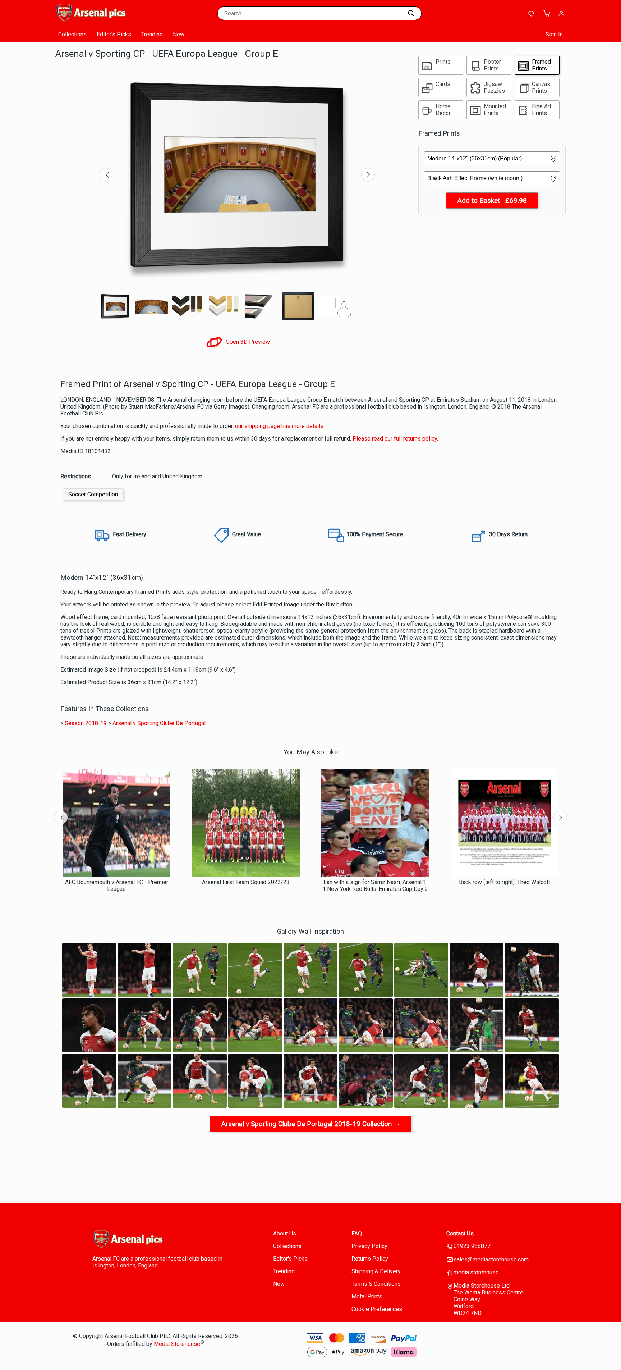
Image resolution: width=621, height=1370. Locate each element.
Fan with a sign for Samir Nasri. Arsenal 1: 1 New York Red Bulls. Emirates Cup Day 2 (375, 885)
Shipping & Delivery (376, 1271)
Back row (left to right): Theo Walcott (504, 882)
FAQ (356, 1233)
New (178, 34)
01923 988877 (472, 1246)
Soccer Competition (93, 494)
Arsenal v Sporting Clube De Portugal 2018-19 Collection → (310, 1124)
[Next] (368, 175)
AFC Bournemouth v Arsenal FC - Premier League (116, 885)
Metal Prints (366, 1296)
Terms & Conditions (376, 1283)
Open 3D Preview (247, 341)
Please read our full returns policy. (395, 438)
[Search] (411, 13)
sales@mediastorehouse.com (491, 1259)
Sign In (554, 34)
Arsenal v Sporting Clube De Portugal (159, 723)
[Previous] (105, 175)
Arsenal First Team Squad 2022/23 (246, 882)
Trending (152, 34)
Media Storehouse (177, 1344)
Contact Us (460, 1233)
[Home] (100, 19)
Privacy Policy (369, 1246)
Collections (72, 34)
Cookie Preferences (376, 1309)
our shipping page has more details (279, 426)
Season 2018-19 (86, 723)
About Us (284, 1233)
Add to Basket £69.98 (492, 200)
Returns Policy (369, 1258)
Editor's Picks (114, 34)
